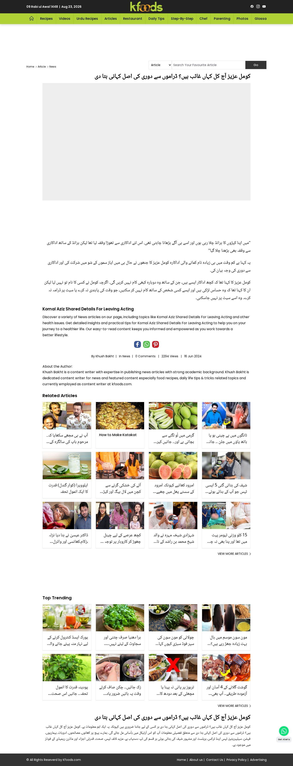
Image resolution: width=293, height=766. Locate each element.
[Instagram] (258, 6)
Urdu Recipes (87, 18)
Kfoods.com (72, 760)
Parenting (222, 18)
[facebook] (252, 6)
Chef (203, 18)
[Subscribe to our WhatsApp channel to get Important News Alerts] (284, 731)
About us (196, 760)
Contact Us (214, 760)
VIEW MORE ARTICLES (233, 554)
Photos (242, 18)
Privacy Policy (237, 760)
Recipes (46, 18)
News (126, 356)
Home (181, 760)
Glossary (262, 18)
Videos (64, 18)
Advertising (258, 760)
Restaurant (132, 18)
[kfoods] (146, 6)
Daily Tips (156, 18)
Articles (110, 18)
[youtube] (264, 6)
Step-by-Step (182, 18)
